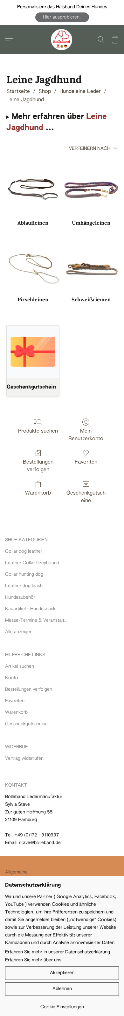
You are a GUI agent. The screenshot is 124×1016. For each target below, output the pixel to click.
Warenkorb (38, 493)
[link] (62, 1004)
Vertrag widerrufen (24, 758)
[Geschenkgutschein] (33, 352)
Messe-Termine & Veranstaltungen (37, 620)
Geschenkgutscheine (86, 497)
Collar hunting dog (24, 574)
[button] (62, 17)
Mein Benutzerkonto (85, 435)
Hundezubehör (20, 597)
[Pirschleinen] (32, 264)
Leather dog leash (24, 586)
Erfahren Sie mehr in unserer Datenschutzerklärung (57, 952)
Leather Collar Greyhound (32, 563)
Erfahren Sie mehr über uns (33, 960)
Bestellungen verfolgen (38, 466)
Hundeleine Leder (80, 91)
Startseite (18, 91)
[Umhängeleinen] (91, 188)
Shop (44, 91)
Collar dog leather (23, 551)
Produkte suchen (38, 431)
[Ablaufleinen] (32, 188)
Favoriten (86, 462)
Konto (11, 678)
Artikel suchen (19, 666)
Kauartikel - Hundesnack (30, 609)
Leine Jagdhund (25, 100)
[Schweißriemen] (91, 264)
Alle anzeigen (18, 632)
